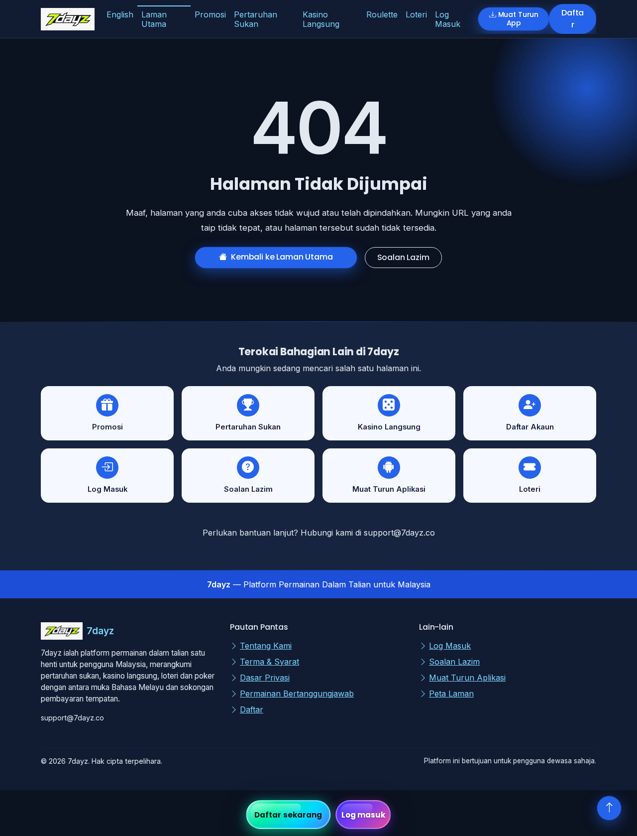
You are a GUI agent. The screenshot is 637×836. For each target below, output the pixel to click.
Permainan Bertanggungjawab (297, 693)
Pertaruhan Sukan (255, 19)
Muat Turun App (518, 18)
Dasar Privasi (265, 678)
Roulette (382, 14)
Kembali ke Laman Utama (281, 257)
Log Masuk (447, 19)
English (119, 14)
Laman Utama (154, 19)
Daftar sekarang (288, 815)
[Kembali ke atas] (609, 808)
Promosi (210, 14)
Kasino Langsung (321, 19)
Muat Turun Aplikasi (467, 678)
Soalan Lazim (403, 257)
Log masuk (363, 815)
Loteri (416, 14)
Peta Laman (451, 693)
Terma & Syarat (269, 662)
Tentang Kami (266, 646)
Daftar (572, 18)
